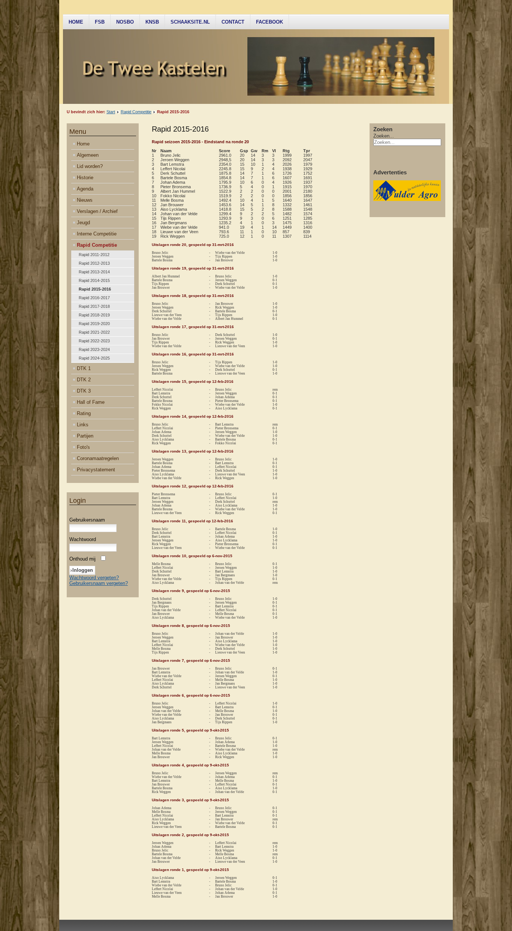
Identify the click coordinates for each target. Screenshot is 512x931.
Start (110, 111)
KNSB (152, 22)
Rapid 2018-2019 (94, 315)
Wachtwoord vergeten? (94, 577)
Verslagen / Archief (97, 211)
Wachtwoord (82, 539)
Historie (85, 177)
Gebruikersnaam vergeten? (98, 583)
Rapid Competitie (136, 111)
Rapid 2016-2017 (94, 297)
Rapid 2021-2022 (94, 332)
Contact (233, 22)
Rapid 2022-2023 (94, 341)
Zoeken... (383, 136)
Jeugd (83, 222)
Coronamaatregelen (98, 458)
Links (82, 424)
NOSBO (125, 22)
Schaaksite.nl (190, 22)
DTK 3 (84, 391)
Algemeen (88, 155)
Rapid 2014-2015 (94, 280)
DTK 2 (84, 379)
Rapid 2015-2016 (95, 289)
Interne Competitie (97, 234)
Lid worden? (90, 166)
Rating (84, 413)
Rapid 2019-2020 (94, 323)
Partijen (85, 436)
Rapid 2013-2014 (94, 272)
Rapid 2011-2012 (94, 254)
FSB (100, 22)
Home (76, 22)
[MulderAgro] (407, 199)
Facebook (269, 22)
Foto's (83, 447)
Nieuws (85, 200)
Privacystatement (96, 469)
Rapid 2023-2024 (94, 349)
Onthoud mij (82, 559)
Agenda (85, 189)
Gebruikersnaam (87, 520)
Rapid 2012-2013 (94, 263)
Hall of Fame (91, 402)
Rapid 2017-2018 (94, 306)
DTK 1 (84, 368)
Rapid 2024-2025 (94, 358)
